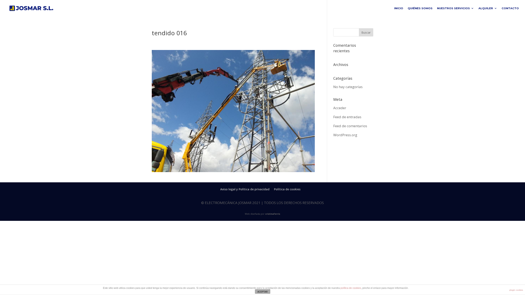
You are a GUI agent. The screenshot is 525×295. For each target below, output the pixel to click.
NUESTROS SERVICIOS (453, 8)
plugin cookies (516, 290)
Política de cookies (287, 189)
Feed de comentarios (350, 126)
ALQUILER (485, 8)
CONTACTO (510, 8)
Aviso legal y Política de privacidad (244, 189)
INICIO (398, 8)
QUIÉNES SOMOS (420, 8)
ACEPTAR (262, 291)
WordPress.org (345, 135)
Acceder (339, 108)
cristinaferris (272, 213)
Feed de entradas (347, 117)
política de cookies (350, 288)
